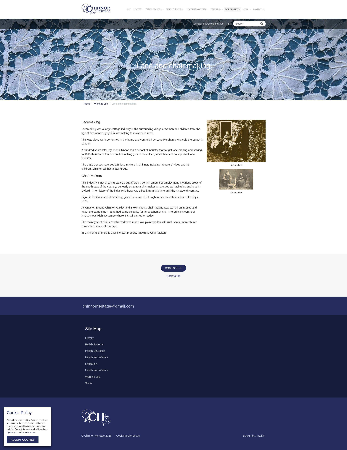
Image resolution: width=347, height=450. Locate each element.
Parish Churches (95, 350)
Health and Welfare (96, 357)
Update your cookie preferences (21, 432)
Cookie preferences (128, 435)
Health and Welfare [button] (197, 9)
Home (128, 9)
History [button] (138, 9)
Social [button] (245, 9)
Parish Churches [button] (174, 9)
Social (88, 383)
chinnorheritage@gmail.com (209, 23)
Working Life (92, 376)
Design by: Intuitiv (253, 435)
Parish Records (94, 344)
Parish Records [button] (154, 9)
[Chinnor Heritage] (96, 417)
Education (91, 363)
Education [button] (216, 9)
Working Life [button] (232, 9)
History (89, 337)
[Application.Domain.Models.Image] (96, 9)
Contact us (258, 9)
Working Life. (101, 103)
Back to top (173, 275)
